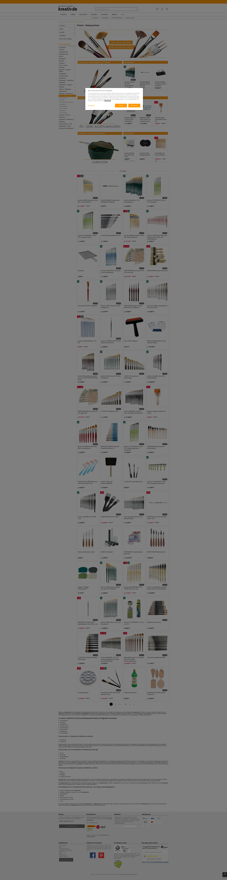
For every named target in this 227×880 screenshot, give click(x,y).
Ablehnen (121, 105)
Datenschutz (108, 100)
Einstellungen (91, 105)
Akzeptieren (134, 105)
